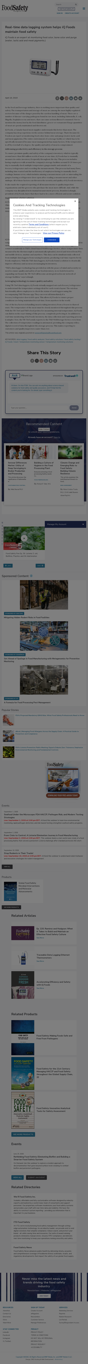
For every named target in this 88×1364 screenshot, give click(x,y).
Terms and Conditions (39, 224)
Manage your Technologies (32, 240)
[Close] (75, 201)
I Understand (51, 240)
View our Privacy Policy (53, 233)
